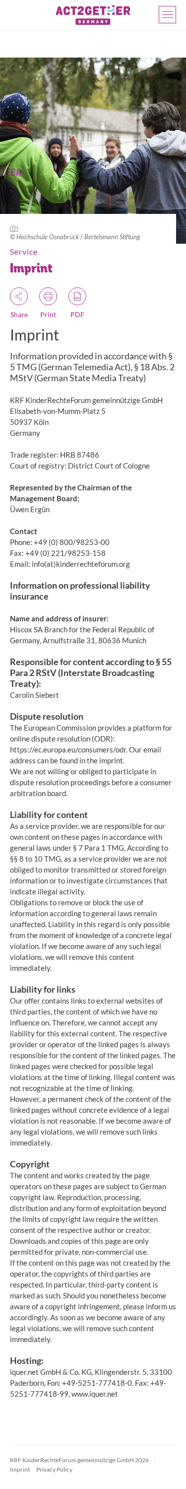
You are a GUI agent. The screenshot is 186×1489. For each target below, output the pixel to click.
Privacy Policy (54, 1469)
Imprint (20, 1469)
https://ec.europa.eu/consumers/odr (68, 749)
